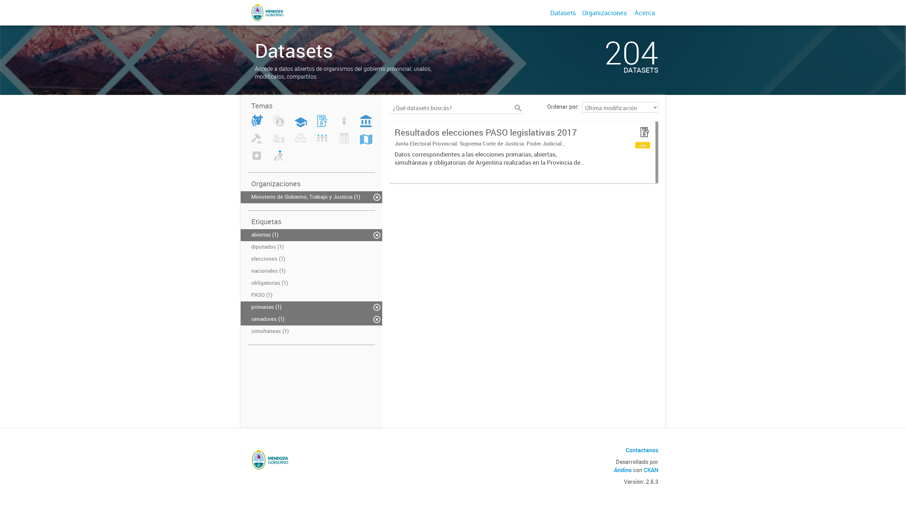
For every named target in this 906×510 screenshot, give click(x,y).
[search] (518, 108)
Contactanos (642, 450)
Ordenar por (562, 106)
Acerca (645, 12)
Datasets (563, 12)
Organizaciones (604, 12)
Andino (623, 470)
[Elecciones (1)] (322, 125)
